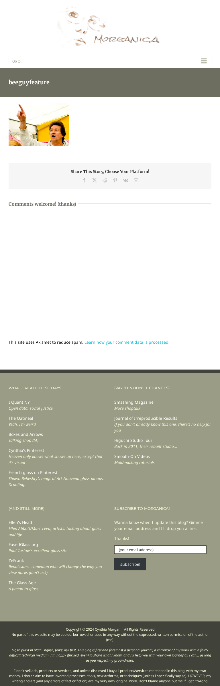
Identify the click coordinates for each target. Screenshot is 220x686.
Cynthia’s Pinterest (26, 450)
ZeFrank (16, 560)
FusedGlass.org (23, 544)
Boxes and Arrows (26, 434)
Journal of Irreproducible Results (145, 418)
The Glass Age (22, 582)
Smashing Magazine (134, 402)
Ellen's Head (20, 522)
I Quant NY (19, 402)
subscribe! (130, 564)
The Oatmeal (21, 418)
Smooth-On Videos (132, 456)
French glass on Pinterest (33, 472)
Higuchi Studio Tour (133, 440)
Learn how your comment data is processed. (127, 342)
